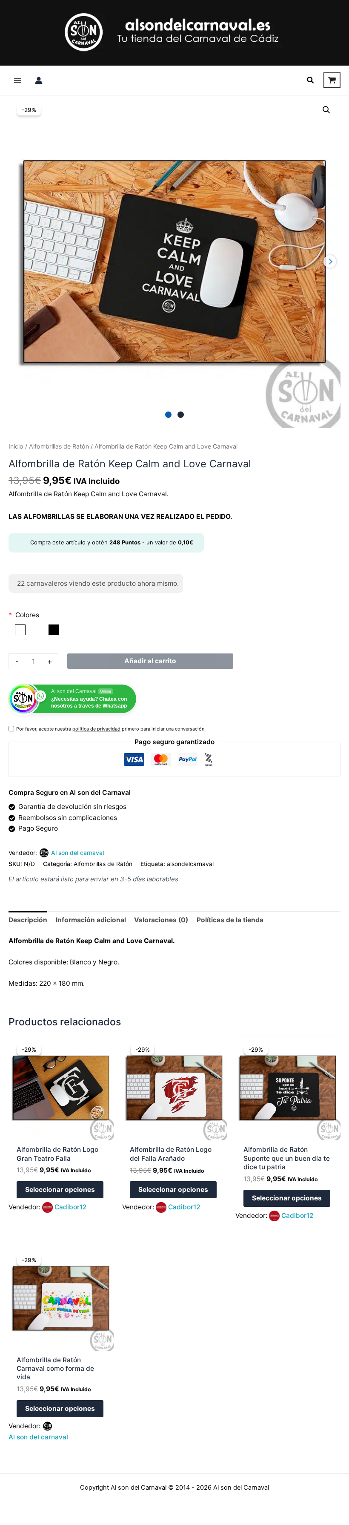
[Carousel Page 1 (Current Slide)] (168, 414)
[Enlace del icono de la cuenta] (39, 80)
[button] (311, 80)
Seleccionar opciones (60, 1189)
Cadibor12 (70, 1207)
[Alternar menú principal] (17, 80)
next (329, 261)
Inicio (16, 446)
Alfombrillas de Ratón (59, 446)
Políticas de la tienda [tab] (230, 920)
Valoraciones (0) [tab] (161, 920)
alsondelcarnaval (190, 863)
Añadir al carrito (150, 661)
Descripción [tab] (28, 920)
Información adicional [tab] (91, 920)
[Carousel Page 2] (180, 414)
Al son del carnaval (77, 852)
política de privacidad (96, 729)
